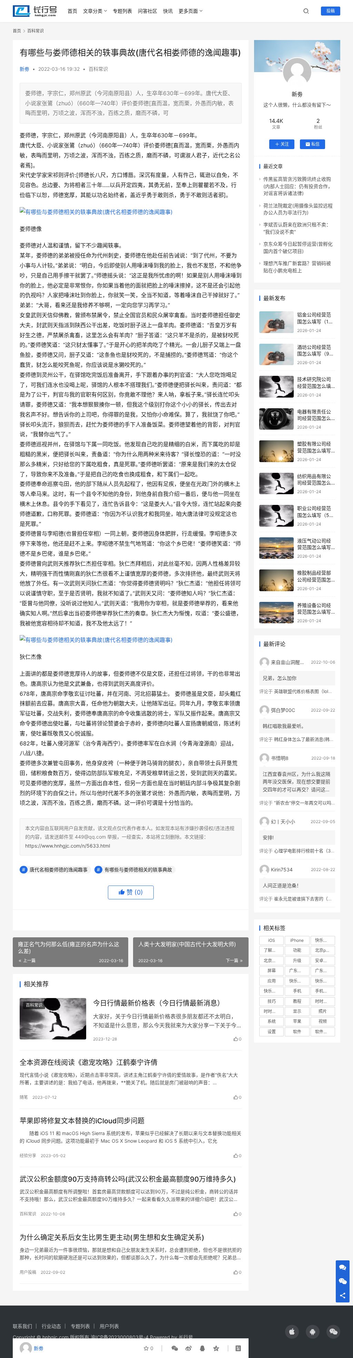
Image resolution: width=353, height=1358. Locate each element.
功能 (297, 950)
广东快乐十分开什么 (325, 970)
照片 (323, 1011)
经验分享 (28, 1155)
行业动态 (51, 1326)
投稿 (330, 10)
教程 (297, 1001)
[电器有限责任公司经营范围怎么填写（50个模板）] (276, 419)
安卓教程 (323, 960)
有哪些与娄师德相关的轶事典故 (138, 869)
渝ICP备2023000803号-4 (120, 1337)
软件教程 (323, 1031)
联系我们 (22, 1326)
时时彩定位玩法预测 (274, 1011)
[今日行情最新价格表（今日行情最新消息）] (53, 1019)
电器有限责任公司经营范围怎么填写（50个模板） (317, 418)
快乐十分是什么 (274, 991)
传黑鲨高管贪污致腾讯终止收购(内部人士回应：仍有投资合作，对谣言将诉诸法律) (298, 186)
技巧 (272, 1001)
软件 (297, 1031)
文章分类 (92, 11)
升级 (297, 960)
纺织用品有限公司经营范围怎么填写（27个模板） (316, 482)
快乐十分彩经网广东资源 (325, 981)
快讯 (168, 11)
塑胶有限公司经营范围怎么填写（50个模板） (314, 450)
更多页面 (188, 11)
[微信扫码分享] (175, 1348)
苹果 (297, 1021)
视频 (323, 1021)
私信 (315, 144)
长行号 (186, 1337)
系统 (272, 1021)
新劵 (24, 69)
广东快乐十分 (299, 970)
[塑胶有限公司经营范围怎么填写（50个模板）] (276, 451)
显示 (297, 1011)
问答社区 (147, 11)
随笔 (24, 1097)
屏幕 (272, 970)
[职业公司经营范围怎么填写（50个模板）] (276, 516)
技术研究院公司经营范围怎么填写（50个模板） (314, 385)
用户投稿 (28, 1272)
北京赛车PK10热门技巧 (274, 960)
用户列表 (109, 1326)
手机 (297, 991)
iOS (271, 940)
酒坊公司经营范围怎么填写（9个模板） (315, 353)
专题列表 (122, 11)
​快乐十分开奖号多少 (325, 940)
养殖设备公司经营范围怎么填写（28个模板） (314, 612)
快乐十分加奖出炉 (299, 981)
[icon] (292, 1332)
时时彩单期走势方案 (325, 1001)
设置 (272, 1031)
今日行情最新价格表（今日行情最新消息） (158, 1003)
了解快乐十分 (274, 950)
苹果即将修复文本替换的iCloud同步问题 (82, 1121)
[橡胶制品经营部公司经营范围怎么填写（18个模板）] (276, 580)
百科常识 (98, 69)
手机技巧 (323, 991)
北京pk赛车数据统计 (325, 950)
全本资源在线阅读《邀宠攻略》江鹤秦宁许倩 (89, 1062)
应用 (272, 981)
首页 (72, 11)
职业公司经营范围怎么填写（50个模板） (314, 515)
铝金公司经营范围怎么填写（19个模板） (314, 321)
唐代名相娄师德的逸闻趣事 (59, 869)
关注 (285, 144)
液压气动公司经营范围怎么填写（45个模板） (314, 547)
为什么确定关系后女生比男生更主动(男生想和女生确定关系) (112, 1237)
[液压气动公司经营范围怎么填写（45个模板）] (276, 548)
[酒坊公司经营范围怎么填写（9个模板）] (276, 354)
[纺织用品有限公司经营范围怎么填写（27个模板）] (276, 484)
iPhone (297, 940)
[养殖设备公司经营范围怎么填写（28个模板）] (276, 613)
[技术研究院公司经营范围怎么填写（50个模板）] (276, 387)
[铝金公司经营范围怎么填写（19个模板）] (276, 322)
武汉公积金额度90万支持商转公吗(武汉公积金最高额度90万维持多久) (128, 1179)
